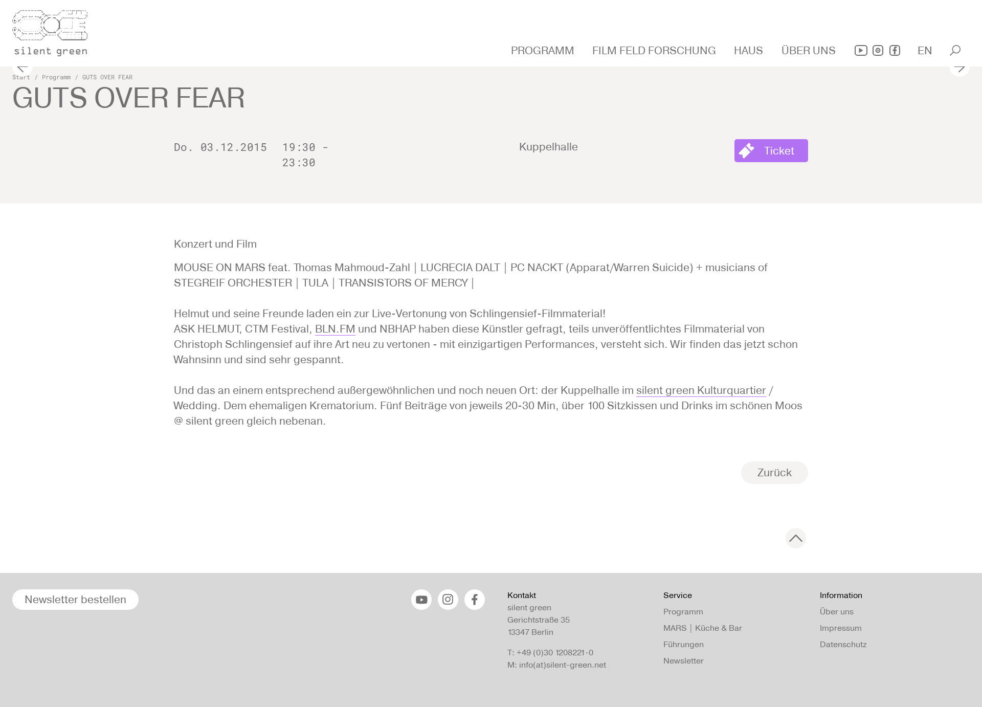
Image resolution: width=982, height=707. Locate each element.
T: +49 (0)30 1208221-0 (550, 652)
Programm (56, 77)
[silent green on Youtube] (861, 50)
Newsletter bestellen (75, 599)
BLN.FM (335, 328)
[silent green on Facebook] (894, 50)
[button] (544, 50)
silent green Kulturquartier (701, 390)
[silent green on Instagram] (878, 50)
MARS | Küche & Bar (702, 628)
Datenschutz (843, 644)
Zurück (774, 472)
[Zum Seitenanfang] (796, 538)
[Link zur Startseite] (55, 30)
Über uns (837, 611)
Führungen (683, 644)
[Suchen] (955, 50)
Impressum (841, 628)
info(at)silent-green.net (562, 665)
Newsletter (683, 661)
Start (21, 77)
